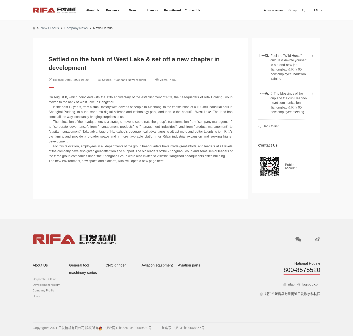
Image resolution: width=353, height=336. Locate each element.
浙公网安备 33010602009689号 (128, 328)
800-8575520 (302, 270)
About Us (92, 10)
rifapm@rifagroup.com (304, 284)
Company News (76, 28)
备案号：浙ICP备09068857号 (182, 328)
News (132, 10)
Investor (152, 10)
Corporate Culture (44, 279)
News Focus (50, 28)
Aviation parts (189, 265)
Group (292, 10)
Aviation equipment (157, 265)
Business (112, 10)
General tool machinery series (83, 269)
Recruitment (172, 10)
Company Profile (43, 290)
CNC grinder (115, 265)
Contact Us (192, 10)
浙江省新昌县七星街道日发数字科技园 (292, 294)
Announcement (274, 10)
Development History (46, 284)
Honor (37, 296)
